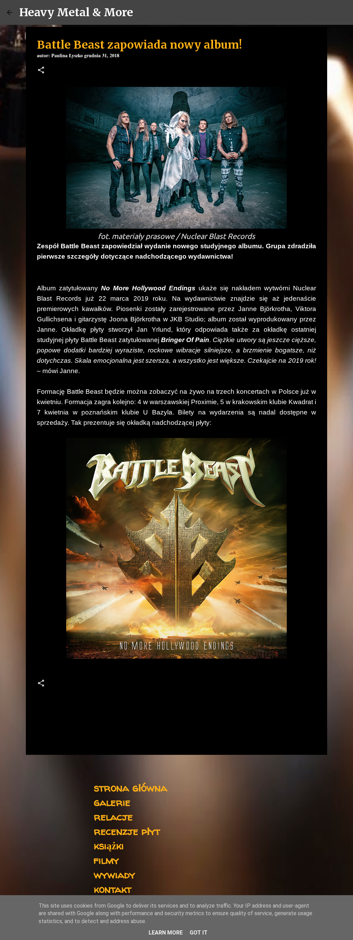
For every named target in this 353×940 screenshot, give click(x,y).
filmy (106, 860)
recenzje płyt (127, 831)
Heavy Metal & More (76, 12)
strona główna (130, 787)
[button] (41, 71)
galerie (112, 802)
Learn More (166, 932)
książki (109, 845)
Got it (199, 932)
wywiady (114, 874)
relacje (113, 816)
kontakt (112, 889)
